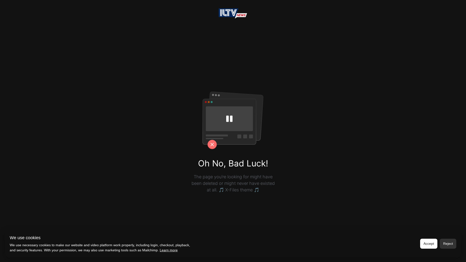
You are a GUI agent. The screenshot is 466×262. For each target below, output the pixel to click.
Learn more (169, 250)
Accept (429, 244)
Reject (448, 244)
